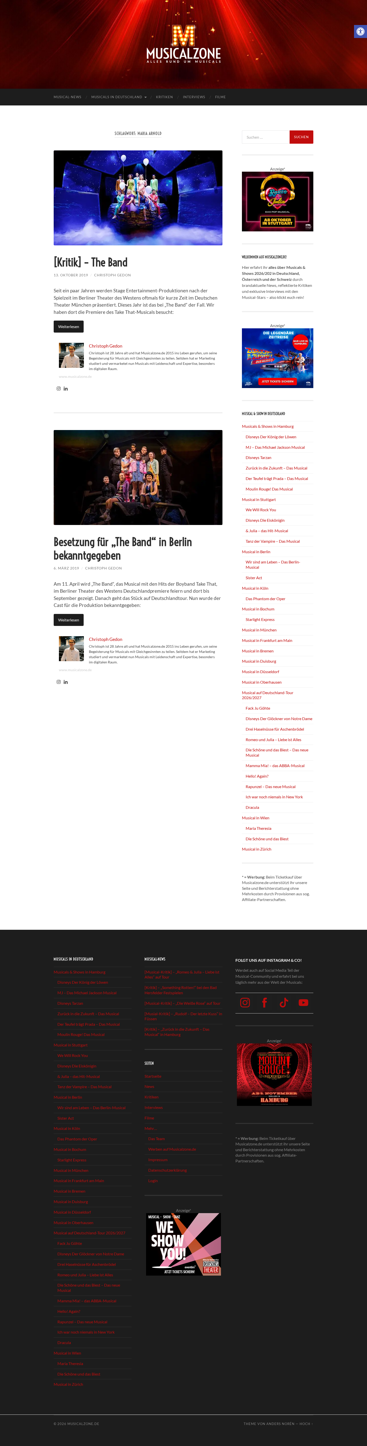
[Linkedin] (65, 388)
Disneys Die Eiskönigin (265, 520)
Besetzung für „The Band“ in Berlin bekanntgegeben (123, 548)
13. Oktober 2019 (71, 275)
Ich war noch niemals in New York (274, 796)
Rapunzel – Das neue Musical (271, 786)
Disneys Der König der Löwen (271, 436)
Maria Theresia (258, 828)
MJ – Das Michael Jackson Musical (275, 447)
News (149, 1086)
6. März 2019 (66, 568)
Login (153, 1180)
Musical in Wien (255, 817)
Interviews (194, 97)
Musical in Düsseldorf (260, 671)
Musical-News (67, 97)
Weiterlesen (68, 326)
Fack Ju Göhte (258, 708)
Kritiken (164, 97)
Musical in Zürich (256, 849)
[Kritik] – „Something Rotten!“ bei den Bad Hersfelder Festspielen (181, 990)
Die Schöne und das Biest (267, 838)
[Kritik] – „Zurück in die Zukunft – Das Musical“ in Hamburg (177, 1032)
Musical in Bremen (258, 650)
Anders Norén (280, 1424)
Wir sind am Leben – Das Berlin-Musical (91, 1107)
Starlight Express (260, 619)
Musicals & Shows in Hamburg (268, 426)
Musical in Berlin (256, 551)
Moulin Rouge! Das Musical (269, 488)
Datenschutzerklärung (167, 1170)
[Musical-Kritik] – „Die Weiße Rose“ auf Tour (182, 1003)
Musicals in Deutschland (116, 97)
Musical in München (259, 629)
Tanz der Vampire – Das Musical (273, 541)
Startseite (153, 1076)
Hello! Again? (257, 776)
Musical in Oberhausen (262, 682)
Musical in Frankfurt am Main (267, 640)
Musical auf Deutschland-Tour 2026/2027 (89, 1233)
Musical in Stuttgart (259, 499)
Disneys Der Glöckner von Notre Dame (279, 718)
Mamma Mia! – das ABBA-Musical (275, 765)
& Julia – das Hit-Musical (267, 530)
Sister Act (254, 577)
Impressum (158, 1159)
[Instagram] (58, 388)
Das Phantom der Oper (265, 598)
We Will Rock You (261, 509)
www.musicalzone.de (75, 376)
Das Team (156, 1138)
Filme (220, 97)
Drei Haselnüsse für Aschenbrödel (275, 729)
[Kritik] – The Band (91, 262)
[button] (360, 31)
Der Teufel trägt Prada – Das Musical (277, 478)
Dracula (252, 807)
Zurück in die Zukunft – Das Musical (276, 468)
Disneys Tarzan (258, 457)
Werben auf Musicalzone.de (172, 1149)
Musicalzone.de (83, 1424)
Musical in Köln (255, 588)
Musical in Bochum (258, 608)
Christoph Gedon (112, 275)
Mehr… (151, 1128)
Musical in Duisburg (259, 661)
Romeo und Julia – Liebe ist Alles (273, 739)
